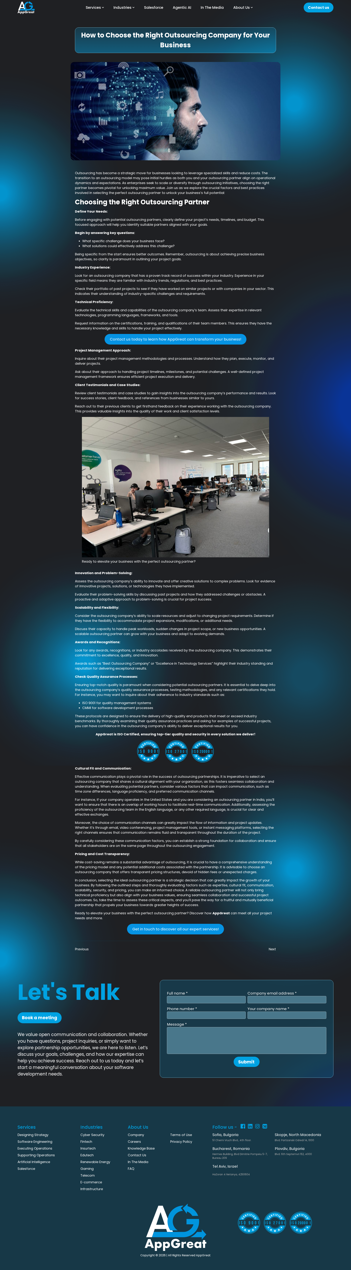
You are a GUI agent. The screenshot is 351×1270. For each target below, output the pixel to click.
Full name (176, 993)
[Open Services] (103, 7)
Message (176, 1024)
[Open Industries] (133, 7)
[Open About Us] (252, 7)
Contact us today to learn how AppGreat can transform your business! (175, 339)
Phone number (181, 1008)
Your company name (268, 1008)
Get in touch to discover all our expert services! (175, 929)
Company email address (271, 993)
